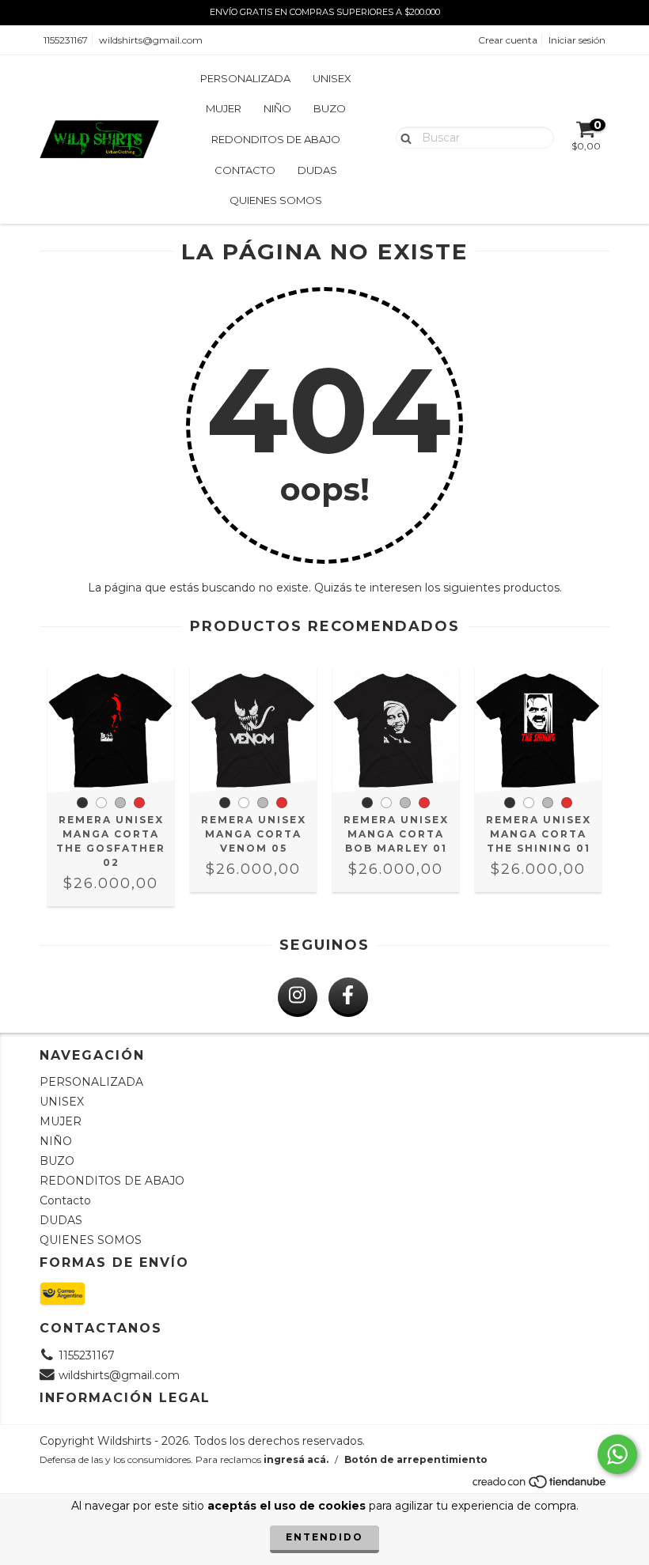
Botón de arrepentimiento (416, 1459)
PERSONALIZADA (245, 78)
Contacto (244, 170)
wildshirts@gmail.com (151, 40)
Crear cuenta (507, 40)
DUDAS (317, 170)
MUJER (223, 108)
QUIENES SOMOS (276, 200)
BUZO (329, 108)
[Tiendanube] (540, 1486)
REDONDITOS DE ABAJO (275, 139)
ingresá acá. (296, 1459)
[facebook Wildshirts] (348, 997)
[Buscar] (402, 136)
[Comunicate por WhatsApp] (617, 1454)
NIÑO (277, 108)
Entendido (324, 1537)
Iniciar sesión (576, 40)
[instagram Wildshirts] (297, 997)
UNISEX (332, 78)
